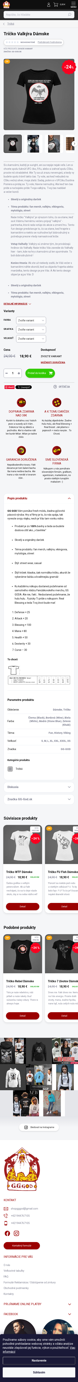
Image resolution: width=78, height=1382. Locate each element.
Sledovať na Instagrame (42, 1127)
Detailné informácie (15, 304)
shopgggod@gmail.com (24, 1208)
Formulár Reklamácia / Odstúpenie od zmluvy (30, 1282)
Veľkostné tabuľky (14, 1270)
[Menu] (73, 4)
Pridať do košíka (37, 373)
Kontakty (9, 1293)
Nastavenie (39, 1360)
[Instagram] (16, 1233)
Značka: (12, 52)
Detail (23, 906)
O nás (7, 1265)
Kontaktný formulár (21, 1245)
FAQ (6, 1276)
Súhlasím (39, 1372)
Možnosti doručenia (53, 362)
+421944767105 (20, 1215)
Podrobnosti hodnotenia (50, 42)
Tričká (19, 768)
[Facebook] (7, 1233)
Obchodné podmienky (16, 1288)
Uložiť (11, 387)
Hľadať (69, 14)
